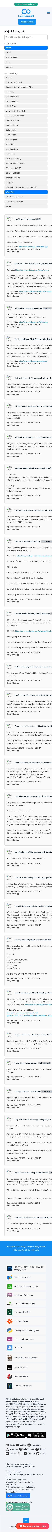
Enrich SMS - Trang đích (15, 111)
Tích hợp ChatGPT (22, 1312)
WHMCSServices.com (14, 197)
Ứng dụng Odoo (12, 149)
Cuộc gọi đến (11, 130)
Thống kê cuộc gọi (13, 178)
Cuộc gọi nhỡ (11, 135)
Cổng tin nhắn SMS (13, 168)
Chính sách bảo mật (13, 1467)
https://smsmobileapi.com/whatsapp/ (33, 361)
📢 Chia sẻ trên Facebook (18, 1496)
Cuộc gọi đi (10, 154)
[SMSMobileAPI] (26, 13)
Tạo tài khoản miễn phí (27, 4)
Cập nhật (9, 67)
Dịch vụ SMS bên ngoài (15, 116)
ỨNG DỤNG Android (14, 82)
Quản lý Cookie (29, 1467)
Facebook (35, 1445)
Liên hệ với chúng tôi (14, 1472)
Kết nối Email (11, 106)
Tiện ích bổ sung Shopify (15, 163)
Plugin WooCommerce (14, 202)
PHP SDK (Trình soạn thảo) (26, 1358)
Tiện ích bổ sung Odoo (24, 1339)
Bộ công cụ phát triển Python (26, 1330)
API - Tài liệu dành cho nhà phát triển (20, 1487)
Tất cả (8, 48)
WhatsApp (10, 192)
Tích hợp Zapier (21, 1321)
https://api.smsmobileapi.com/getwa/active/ (32, 270)
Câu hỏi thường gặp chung (16, 1479)
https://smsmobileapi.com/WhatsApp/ (33, 247)
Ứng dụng (10, 92)
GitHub (43, 1453)
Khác (8, 62)
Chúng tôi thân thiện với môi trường (19, 1482)
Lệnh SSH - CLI (21, 1367)
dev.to (12, 1445)
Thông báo (10, 144)
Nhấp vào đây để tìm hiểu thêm (26, 1250)
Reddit (42, 1449)
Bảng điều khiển (27, 22)
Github (13, 1484)
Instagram (14, 1449)
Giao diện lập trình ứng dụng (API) (19, 87)
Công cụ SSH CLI (13, 173)
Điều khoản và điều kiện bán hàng (19, 1464)
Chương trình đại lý (13, 159)
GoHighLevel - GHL (13, 120)
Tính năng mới (11, 57)
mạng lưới (10, 183)
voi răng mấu (28, 1449)
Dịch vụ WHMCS (21, 1377)
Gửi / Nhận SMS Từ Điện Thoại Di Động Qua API (28, 1268)
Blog (7, 1484)
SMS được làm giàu (22, 1277)
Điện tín (13, 1453)
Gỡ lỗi (8, 53)
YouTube (31, 1453)
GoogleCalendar (12, 125)
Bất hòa (23, 1445)
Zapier (8, 206)
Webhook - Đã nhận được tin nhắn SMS (21, 187)
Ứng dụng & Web (12, 97)
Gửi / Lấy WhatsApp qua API (26, 1286)
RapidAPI (18, 1348)
